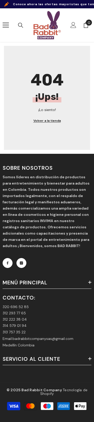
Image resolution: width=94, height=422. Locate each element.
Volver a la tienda (47, 121)
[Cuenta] (73, 25)
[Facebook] (8, 263)
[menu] (6, 25)
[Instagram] (21, 263)
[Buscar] (20, 25)
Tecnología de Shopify (64, 392)
